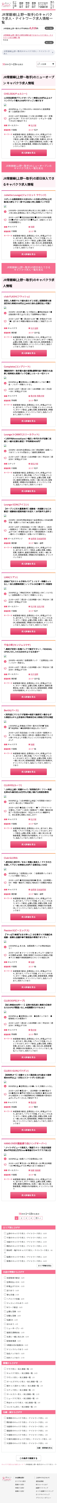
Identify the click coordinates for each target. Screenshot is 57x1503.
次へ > (38, 1218)
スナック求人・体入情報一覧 (21, 1390)
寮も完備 (13, 1294)
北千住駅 (34, 328)
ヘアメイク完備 (15, 1299)
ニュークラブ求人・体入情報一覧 (22, 1398)
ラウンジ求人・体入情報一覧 (21, 1377)
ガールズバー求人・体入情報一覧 (23, 1394)
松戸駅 (33, 125)
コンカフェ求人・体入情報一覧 (22, 1406)
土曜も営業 (14, 1311)
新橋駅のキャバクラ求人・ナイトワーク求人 (27, 1418)
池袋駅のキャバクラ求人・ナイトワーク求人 (27, 1426)
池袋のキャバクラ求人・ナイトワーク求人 (27, 1241)
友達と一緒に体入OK (18, 1336)
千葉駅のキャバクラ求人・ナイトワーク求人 (27, 1435)
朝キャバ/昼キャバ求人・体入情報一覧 (25, 1385)
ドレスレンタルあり (17, 1303)
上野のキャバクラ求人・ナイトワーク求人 (27, 1233)
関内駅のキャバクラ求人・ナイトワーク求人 (27, 1422)
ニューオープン (15, 1328)
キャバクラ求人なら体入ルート (12, 1464)
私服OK (12, 1320)
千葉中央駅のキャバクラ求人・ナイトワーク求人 (29, 1439)
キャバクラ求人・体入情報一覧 (22, 1373)
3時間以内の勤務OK (17, 1345)
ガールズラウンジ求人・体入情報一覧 (24, 1381)
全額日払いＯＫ (16, 1282)
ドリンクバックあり (17, 1349)
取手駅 (33, 396)
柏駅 (33, 226)
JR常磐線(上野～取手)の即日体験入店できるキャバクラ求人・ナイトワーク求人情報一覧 (28, 36)
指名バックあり (16, 1353)
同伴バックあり (16, 1357)
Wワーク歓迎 (14, 1307)
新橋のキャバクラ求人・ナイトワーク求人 (27, 1261)
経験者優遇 (14, 1341)
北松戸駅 (40, 606)
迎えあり (12, 1324)
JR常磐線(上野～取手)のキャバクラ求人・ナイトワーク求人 (27, 52)
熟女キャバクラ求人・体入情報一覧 (23, 1402)
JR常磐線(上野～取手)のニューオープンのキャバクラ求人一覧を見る (29, 167)
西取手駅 (40, 396)
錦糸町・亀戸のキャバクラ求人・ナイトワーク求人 (28, 1251)
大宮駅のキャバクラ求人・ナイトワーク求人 (27, 1443)
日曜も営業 (14, 1315)
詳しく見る (49, 28)
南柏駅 (38, 1170)
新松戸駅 (34, 463)
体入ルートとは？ (52, 5)
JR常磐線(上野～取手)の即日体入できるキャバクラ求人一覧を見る (28, 268)
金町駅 (33, 538)
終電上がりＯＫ (16, 1286)
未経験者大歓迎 (16, 1277)
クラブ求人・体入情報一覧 (20, 1369)
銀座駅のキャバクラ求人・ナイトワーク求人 (27, 1430)
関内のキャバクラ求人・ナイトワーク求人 (27, 1246)
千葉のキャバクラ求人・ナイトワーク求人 (27, 1237)
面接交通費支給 (16, 1332)
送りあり (13, 1290)
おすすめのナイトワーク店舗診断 (43, 5)
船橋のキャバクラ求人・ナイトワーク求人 (27, 1256)
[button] (53, 52)
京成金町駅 (41, 538)
